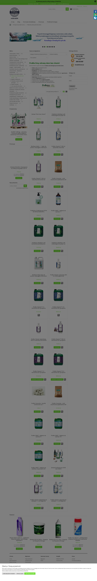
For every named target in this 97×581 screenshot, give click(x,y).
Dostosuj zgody (20, 573)
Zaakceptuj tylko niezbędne (9, 573)
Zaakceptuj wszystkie (30, 573)
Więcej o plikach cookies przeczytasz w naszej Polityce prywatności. (15, 570)
